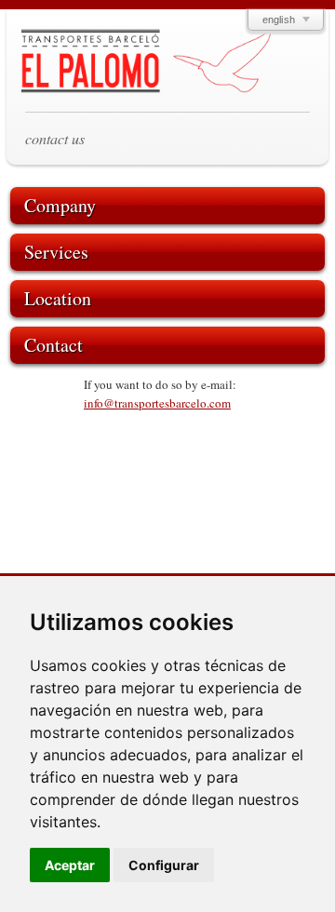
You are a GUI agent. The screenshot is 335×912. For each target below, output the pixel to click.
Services (56, 251)
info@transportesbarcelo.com (157, 403)
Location (57, 298)
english (278, 19)
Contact (53, 344)
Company (60, 205)
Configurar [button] (163, 865)
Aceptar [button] (70, 865)
